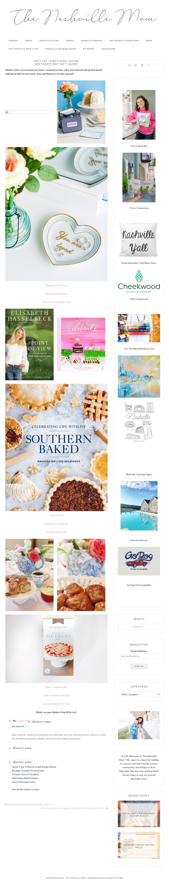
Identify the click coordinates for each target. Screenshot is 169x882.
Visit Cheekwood (139, 299)
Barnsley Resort (139, 540)
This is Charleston (139, 208)
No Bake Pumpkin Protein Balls (28, 770)
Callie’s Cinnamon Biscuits (56, 695)
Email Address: (139, 651)
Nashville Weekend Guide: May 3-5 (31, 804)
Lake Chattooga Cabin (23, 781)
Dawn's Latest (59, 61)
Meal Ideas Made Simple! (25, 778)
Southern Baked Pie (56, 532)
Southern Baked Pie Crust (56, 703)
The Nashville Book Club (141, 348)
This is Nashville (138, 146)
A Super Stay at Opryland (25, 774)
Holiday (74, 61)
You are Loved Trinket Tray (56, 302)
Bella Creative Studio (111, 878)
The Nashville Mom (84, 18)
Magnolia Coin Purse (56, 285)
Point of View (56, 515)
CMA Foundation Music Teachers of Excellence (72, 808)
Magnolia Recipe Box (57, 293)
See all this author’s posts (25, 789)
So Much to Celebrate (56, 523)
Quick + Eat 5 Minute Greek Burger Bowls (34, 766)
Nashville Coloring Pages (139, 474)
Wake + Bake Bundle (56, 687)
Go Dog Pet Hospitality (139, 585)
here (153, 263)
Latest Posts (23, 720)
